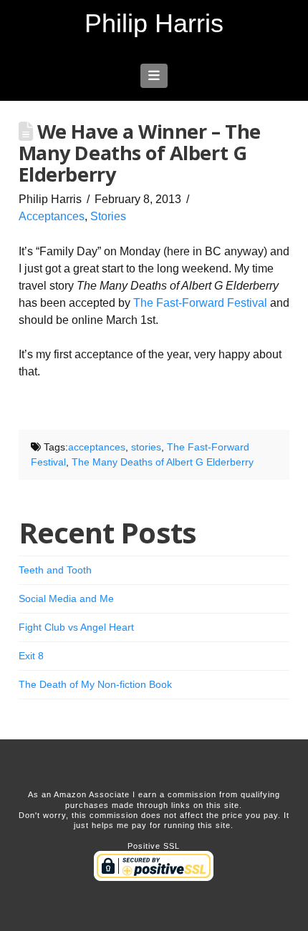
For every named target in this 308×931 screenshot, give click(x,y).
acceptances (96, 447)
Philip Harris (154, 23)
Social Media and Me (66, 598)
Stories (108, 216)
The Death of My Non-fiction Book (95, 684)
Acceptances (52, 216)
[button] (154, 76)
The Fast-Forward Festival (200, 303)
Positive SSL (153, 846)
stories (146, 447)
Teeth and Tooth (55, 570)
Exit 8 (31, 655)
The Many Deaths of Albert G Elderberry (163, 462)
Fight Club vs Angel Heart (76, 627)
